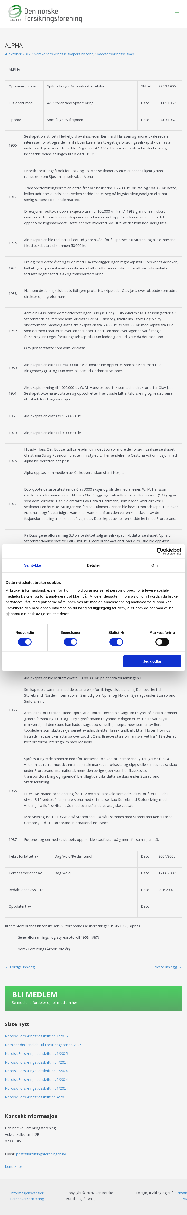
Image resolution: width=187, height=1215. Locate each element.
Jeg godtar (152, 661)
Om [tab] (154, 565)
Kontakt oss (14, 1166)
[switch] (70, 642)
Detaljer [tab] (93, 565)
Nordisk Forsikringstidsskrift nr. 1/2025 (36, 1053)
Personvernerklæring (27, 1198)
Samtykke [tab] (32, 565)
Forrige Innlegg (20, 966)
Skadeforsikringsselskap (114, 54)
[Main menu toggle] (177, 14)
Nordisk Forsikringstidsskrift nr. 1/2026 (36, 1035)
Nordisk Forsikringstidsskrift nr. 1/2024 (36, 1088)
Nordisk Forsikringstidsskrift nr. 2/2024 (36, 1079)
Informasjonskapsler (27, 1192)
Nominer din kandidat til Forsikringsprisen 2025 (43, 1044)
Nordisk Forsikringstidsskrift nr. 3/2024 (36, 1070)
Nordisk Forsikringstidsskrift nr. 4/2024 (36, 1062)
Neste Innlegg (168, 966)
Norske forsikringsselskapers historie (64, 54)
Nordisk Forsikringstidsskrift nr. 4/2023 (36, 1096)
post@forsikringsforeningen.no (41, 1153)
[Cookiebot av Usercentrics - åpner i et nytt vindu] (160, 551)
